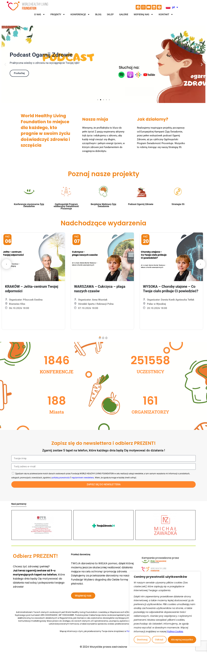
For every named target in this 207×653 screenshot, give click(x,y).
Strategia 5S (178, 204)
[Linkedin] (154, 7)
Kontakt (164, 14)
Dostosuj (142, 639)
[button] (5, 64)
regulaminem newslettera (83, 478)
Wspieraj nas (141, 14)
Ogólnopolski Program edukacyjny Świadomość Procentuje (66, 206)
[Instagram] (143, 7)
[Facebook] (138, 7)
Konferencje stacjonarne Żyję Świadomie (29, 205)
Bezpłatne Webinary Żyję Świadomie (103, 205)
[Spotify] (159, 7)
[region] (165, 609)
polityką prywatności (61, 478)
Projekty (55, 14)
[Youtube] (148, 7)
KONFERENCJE (78, 14)
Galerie (123, 14)
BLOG (98, 14)
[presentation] (6, 264)
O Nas (37, 14)
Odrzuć (159, 639)
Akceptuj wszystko (182, 639)
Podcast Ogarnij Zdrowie (140, 204)
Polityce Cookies (175, 631)
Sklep (110, 14)
